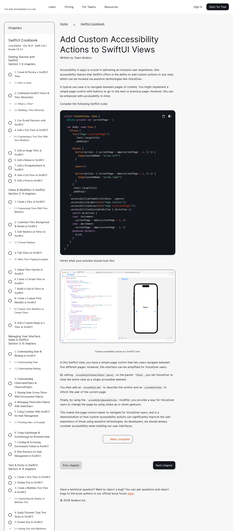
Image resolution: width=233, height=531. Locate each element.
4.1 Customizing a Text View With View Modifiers (31, 138)
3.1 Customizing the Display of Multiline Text (29, 500)
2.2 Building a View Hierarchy (29, 110)
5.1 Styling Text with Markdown (30, 528)
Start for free (217, 7)
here (130, 493)
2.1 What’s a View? (23, 104)
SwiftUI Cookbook (93, 24)
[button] (53, 6)
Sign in (198, 7)
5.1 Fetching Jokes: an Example (29, 422)
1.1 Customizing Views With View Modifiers (31, 210)
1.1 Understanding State (26, 362)
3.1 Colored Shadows (24, 242)
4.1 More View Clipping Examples (31, 259)
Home (64, 24)
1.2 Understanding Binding (27, 368)
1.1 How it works (22, 83)
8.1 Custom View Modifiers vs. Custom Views (29, 311)
